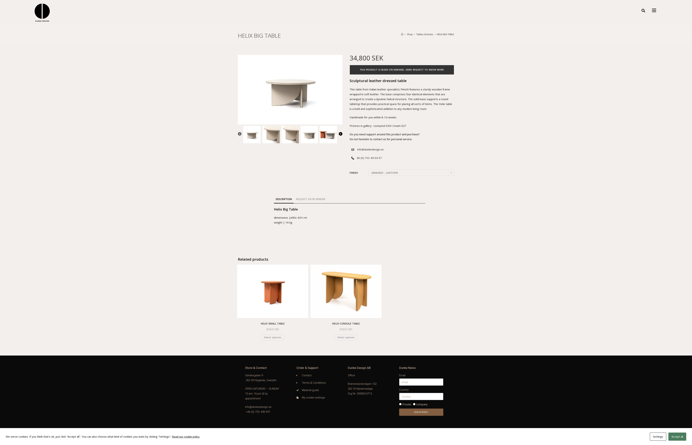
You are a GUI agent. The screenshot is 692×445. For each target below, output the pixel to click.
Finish (354, 172)
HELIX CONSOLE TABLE (346, 323)
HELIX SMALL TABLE (273, 323)
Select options (272, 337)
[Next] (340, 134)
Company (422, 404)
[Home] (402, 34)
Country (404, 389)
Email (402, 375)
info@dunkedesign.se (370, 149)
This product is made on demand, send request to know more (402, 69)
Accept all (677, 436)
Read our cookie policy (186, 436)
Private (406, 404)
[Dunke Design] (42, 13)
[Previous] (239, 134)
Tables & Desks (424, 34)
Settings (658, 436)
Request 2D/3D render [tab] (310, 199)
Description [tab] (284, 199)
